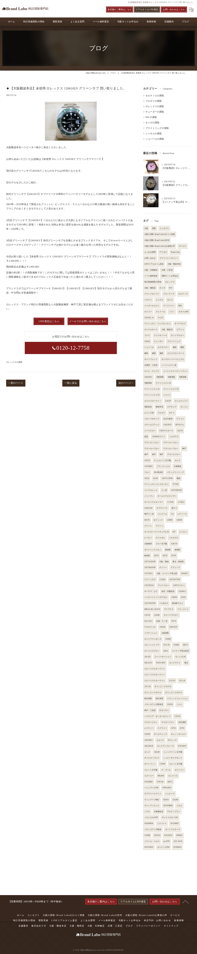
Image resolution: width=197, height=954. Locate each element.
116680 (147, 835)
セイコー (148, 312)
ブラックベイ (183, 609)
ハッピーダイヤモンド (172, 758)
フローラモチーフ (151, 419)
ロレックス (170, 282)
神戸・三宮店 (150, 710)
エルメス (160, 740)
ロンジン (184, 407)
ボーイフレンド (150, 359)
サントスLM (180, 657)
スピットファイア (151, 645)
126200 (157, 752)
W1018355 (168, 835)
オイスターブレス (151, 758)
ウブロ (160, 318)
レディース (182, 514)
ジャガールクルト (151, 306)
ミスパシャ (162, 823)
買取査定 (148, 407)
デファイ (163, 567)
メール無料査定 (150, 276)
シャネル (159, 300)
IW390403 (177, 847)
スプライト (162, 728)
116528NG (148, 466)
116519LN (167, 425)
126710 (180, 431)
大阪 (146, 228)
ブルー (147, 472)
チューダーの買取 (154, 112)
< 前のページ (15, 383)
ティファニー (169, 306)
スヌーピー (149, 776)
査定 (146, 436)
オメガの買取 (152, 122)
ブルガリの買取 (153, 101)
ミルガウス (174, 436)
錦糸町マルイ (177, 603)
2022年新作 (168, 419)
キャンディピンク (151, 805)
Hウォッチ (172, 740)
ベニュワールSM (151, 788)
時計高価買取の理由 (152, 282)
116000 (168, 639)
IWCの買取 (151, 117)
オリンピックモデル (163, 686)
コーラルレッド (150, 490)
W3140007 (174, 823)
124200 (175, 800)
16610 (183, 597)
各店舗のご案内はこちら (120, 9)
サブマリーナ (162, 508)
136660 (174, 597)
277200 (175, 484)
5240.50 (174, 544)
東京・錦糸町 (178, 561)
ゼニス (170, 300)
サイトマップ (171, 926)
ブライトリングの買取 (157, 128)
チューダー (158, 341)
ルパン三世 (149, 413)
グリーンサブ (150, 579)
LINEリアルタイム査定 (154, 264)
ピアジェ (180, 329)
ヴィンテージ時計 (151, 800)
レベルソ (183, 532)
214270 (168, 401)
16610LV (184, 573)
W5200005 (148, 782)
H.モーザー (164, 710)
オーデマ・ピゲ (150, 591)
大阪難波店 (158, 811)
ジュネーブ (170, 794)
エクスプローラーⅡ (175, 353)
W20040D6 (148, 823)
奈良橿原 (182, 722)
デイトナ (180, 419)
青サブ (174, 508)
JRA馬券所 (158, 472)
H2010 (166, 800)
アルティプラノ (173, 811)
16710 (173, 728)
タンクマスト (175, 663)
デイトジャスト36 (163, 383)
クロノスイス (169, 294)
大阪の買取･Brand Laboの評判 (156, 240)
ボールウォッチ (160, 734)
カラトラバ (179, 770)
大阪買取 (165, 633)
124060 (176, 645)
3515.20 (172, 681)
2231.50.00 (178, 841)
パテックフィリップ (175, 472)
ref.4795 (166, 841)
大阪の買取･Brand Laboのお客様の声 (159, 246)
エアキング (172, 407)
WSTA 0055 (160, 663)
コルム (179, 805)
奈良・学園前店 (168, 591)
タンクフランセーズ (152, 639)
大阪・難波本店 (174, 264)
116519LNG (149, 585)
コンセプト (164, 228)
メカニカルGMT (151, 817)
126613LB (148, 508)
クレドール (160, 312)
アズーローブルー (151, 442)
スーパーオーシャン (163, 657)
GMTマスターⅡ (166, 431)
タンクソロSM (163, 847)
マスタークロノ (150, 722)
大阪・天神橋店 (150, 270)
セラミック (158, 520)
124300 (157, 615)
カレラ (177, 460)
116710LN (148, 573)
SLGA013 (148, 621)
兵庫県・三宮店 (150, 365)
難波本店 (159, 407)
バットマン (149, 496)
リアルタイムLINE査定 (147, 9)
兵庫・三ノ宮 (161, 621)
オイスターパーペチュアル (172, 359)
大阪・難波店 (167, 329)
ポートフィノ (150, 764)
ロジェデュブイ (181, 401)
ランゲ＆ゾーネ (160, 335)
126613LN (173, 627)
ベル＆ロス (173, 538)
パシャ (179, 704)
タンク (147, 752)
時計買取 (148, 698)
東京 (186, 663)
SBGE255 (148, 663)
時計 (180, 306)
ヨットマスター (177, 335)
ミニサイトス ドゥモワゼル (155, 597)
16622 (165, 651)
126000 (169, 520)
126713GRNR (149, 561)
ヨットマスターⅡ (172, 829)
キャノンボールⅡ (178, 734)
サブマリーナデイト (152, 794)
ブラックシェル (163, 466)
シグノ (172, 312)
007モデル (179, 425)
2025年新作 (168, 805)
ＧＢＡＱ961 (184, 312)
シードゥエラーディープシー (175, 371)
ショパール (149, 347)
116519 (147, 615)
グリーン (148, 526)
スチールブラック (151, 425)
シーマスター (150, 431)
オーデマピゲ (180, 323)
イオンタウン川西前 (152, 829)
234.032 (147, 657)
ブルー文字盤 (161, 544)
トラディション (150, 633)
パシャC (166, 395)
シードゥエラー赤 (169, 365)
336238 (162, 627)
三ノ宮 (164, 490)
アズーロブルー (173, 454)
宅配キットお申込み (169, 276)
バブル (147, 811)
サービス (182, 246)
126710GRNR (149, 603)
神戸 (184, 448)
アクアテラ (168, 609)
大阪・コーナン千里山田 (167, 573)
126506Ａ (182, 591)
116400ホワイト (158, 436)
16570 (156, 555)
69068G (179, 835)
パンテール (162, 514)
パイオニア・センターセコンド (157, 716)
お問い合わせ (150, 258)
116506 (162, 764)
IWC (171, 288)
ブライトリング (173, 341)
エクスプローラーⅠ (152, 401)
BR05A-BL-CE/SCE (152, 609)
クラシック (175, 567)
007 (174, 532)
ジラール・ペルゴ (151, 841)
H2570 (147, 520)
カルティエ (183, 294)
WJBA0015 (166, 788)
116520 (162, 579)
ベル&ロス (163, 603)
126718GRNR (149, 567)
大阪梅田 (148, 544)
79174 (173, 621)
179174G (160, 782)
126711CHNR (167, 478)
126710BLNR (176, 490)
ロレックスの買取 (14, 362)
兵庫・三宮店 (167, 270)
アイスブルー (163, 585)
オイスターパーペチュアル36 (156, 532)
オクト (172, 413)
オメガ (162, 288)
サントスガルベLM (170, 817)
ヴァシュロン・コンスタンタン (157, 323)
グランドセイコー (151, 294)
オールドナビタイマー (167, 496)
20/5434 (157, 835)
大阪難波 (177, 466)
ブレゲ (147, 335)
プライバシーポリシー (168, 258)
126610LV (148, 377)
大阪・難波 (164, 561)
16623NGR (148, 746)
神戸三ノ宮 (149, 514)
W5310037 (182, 746)
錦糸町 (168, 550)
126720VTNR (174, 579)
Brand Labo (175, 252)
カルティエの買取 (154, 95)
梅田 (175, 347)
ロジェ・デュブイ (151, 371)
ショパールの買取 (154, 139)
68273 (170, 782)
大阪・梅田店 (150, 288)
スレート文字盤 (175, 764)
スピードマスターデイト (154, 669)
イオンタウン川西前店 (153, 704)
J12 (172, 514)
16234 (146, 478)
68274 (185, 645)
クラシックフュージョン (177, 698)
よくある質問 (150, 252)
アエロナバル (150, 627)
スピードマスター (171, 615)
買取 (154, 228)
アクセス (163, 252)
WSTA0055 (148, 847)
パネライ (148, 300)
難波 (178, 478)
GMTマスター (179, 585)
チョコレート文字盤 (162, 460)
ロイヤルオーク (150, 329)
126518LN (148, 740)
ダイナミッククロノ (152, 550)
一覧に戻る (71, 383)
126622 (147, 341)
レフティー (149, 728)
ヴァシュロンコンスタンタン (156, 484)
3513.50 (166, 645)
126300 (147, 734)
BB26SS (161, 776)
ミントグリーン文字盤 (172, 752)
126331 (147, 460)
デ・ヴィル (166, 770)
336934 (170, 704)
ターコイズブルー (151, 651)
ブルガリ (161, 413)
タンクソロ (173, 776)
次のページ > (126, 383)
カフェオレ (160, 538)
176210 (177, 716)
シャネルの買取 (153, 133)
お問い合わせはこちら (174, 9)
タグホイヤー (163, 347)
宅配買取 (160, 377)
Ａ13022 (170, 502)
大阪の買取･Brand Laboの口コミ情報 (159, 234)
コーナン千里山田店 (180, 651)
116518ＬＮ (149, 318)
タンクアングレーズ (165, 746)
